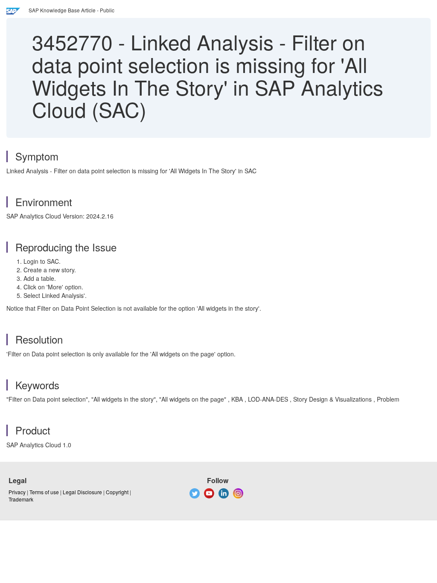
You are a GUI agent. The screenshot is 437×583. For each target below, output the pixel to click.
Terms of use (44, 492)
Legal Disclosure (82, 492)
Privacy (17, 492)
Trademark (21, 499)
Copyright (117, 492)
